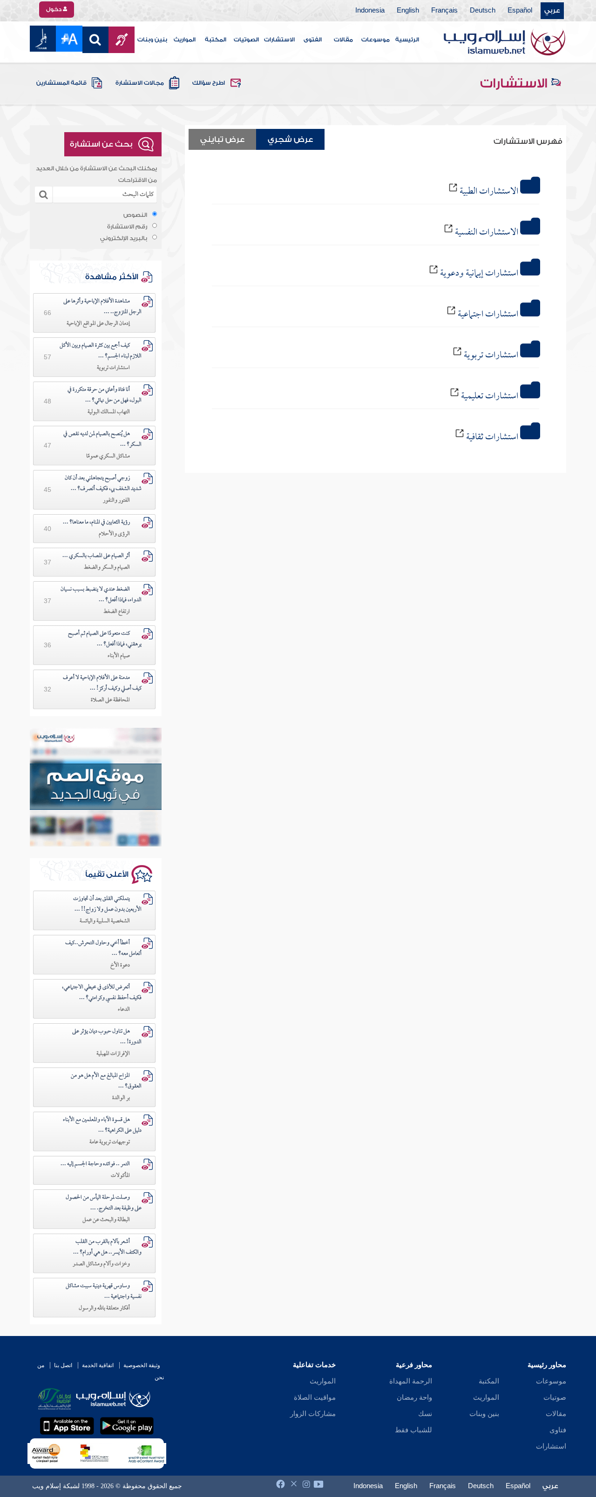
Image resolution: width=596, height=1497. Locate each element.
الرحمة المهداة (410, 1381)
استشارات (551, 1446)
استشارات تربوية (491, 355)
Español (520, 10)
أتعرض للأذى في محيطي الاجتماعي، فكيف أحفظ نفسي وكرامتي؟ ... (102, 992)
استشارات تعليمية (489, 396)
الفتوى (313, 39)
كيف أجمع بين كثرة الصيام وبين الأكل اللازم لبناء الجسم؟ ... (101, 351)
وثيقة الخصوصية (141, 1365)
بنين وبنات (152, 39)
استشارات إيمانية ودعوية (479, 273)
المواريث (185, 39)
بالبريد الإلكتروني (123, 238)
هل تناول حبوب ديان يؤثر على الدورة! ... (107, 1037)
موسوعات (375, 39)
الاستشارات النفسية (486, 232)
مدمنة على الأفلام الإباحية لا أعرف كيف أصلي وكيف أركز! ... (102, 683)
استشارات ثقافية (492, 437)
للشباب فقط (413, 1430)
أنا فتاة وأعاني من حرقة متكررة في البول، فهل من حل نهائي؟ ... (105, 395)
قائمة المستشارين (61, 83)
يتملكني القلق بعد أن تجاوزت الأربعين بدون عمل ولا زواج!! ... (107, 904)
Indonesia (370, 10)
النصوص (135, 215)
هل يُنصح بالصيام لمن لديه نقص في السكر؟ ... (102, 439)
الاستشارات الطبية (489, 191)
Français (444, 10)
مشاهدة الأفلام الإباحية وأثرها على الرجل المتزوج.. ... (102, 306)
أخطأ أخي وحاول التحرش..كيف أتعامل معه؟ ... (103, 948)
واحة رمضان (414, 1397)
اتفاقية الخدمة (98, 1365)
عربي (552, 10)
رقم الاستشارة (127, 226)
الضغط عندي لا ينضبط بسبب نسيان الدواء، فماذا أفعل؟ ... (101, 595)
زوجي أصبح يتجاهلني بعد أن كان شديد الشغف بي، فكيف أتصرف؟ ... (103, 483)
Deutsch (482, 10)
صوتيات (554, 1397)
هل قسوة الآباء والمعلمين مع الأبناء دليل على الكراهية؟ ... (102, 1125)
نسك (425, 1413)
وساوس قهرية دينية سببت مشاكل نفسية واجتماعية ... (104, 1291)
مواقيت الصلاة (315, 1397)
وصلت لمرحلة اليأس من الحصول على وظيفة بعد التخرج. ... (104, 1203)
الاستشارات (279, 39)
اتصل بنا (63, 1365)
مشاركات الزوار (313, 1413)
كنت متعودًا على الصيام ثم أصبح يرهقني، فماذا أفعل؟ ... (105, 639)
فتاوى (557, 1430)
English (408, 10)
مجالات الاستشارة (139, 83)
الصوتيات (246, 39)
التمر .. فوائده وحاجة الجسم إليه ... (95, 1164)
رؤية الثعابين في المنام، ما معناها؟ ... (96, 523)
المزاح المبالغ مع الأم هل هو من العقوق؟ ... (106, 1081)
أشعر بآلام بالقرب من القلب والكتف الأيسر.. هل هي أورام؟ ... (107, 1247)
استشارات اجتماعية (488, 314)
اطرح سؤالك (208, 83)
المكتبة (215, 39)
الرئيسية (407, 39)
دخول (54, 9)
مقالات (343, 39)
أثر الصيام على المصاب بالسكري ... (96, 556)
